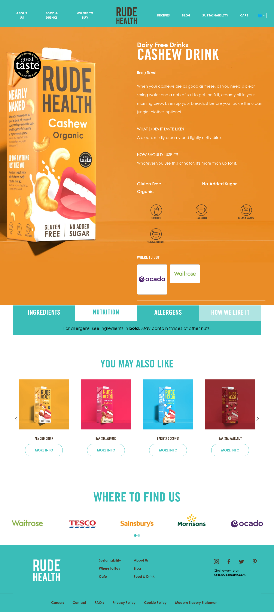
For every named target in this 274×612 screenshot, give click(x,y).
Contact (79, 602)
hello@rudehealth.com (230, 575)
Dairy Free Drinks (162, 45)
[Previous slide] (16, 418)
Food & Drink (144, 576)
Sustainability (215, 15)
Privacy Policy (124, 602)
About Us (21, 15)
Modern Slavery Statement (197, 602)
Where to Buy (85, 15)
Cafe (244, 15)
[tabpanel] (27, 524)
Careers (57, 602)
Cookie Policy (155, 602)
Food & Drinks (52, 15)
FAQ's (99, 602)
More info (44, 450)
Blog (186, 15)
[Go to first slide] (257, 418)
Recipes (163, 15)
